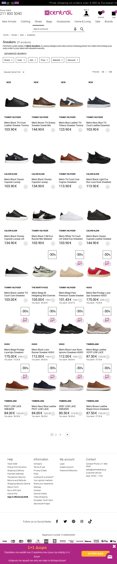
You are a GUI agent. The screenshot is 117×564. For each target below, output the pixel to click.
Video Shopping (41, 497)
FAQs (36, 474)
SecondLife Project (42, 503)
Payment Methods (15, 474)
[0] (100, 13)
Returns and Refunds (16, 480)
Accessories (63, 21)
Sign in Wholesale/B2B (17, 497)
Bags (49, 21)
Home (5, 35)
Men (22, 35)
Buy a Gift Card (14, 490)
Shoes (38, 21)
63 (103, 72)
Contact (37, 490)
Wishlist (101, 17)
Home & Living (83, 21)
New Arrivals (9, 21)
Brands (109, 21)
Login (62, 464)
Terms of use (39, 467)
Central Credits (40, 493)
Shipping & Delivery (15, 470)
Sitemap (37, 487)
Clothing (25, 21)
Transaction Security (16, 477)
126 (110, 72)
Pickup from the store (16, 467)
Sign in (86, 10)
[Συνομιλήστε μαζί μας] (110, 557)
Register (86, 16)
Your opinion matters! (43, 480)
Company (38, 464)
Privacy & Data (40, 470)
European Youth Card (43, 500)
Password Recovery (68, 470)
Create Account (66, 467)
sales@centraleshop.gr (96, 470)
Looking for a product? (44, 477)
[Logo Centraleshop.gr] (58, 12)
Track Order (12, 464)
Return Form (13, 487)
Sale (97, 21)
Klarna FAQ (12, 493)
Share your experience (43, 483)
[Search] (82, 29)
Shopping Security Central (18, 483)
